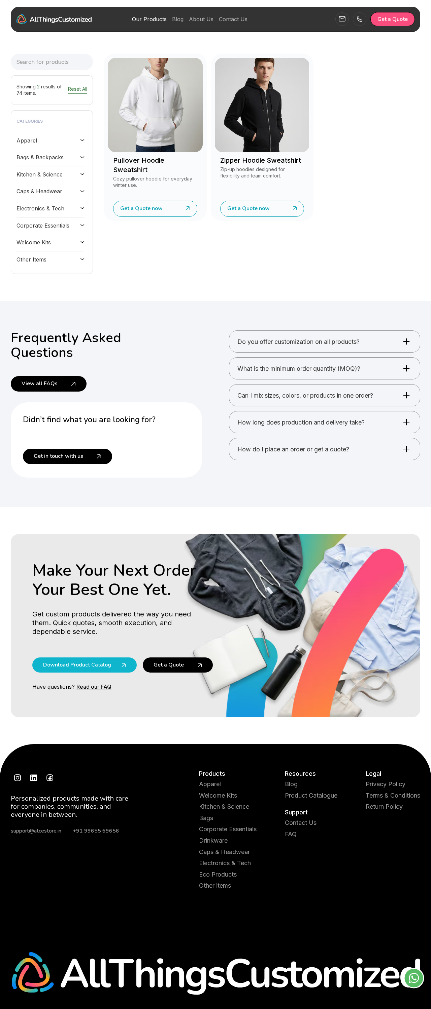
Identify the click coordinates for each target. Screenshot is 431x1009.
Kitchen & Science (224, 806)
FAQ (291, 834)
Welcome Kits (218, 795)
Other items (215, 885)
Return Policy (384, 806)
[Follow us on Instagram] (17, 777)
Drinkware (213, 840)
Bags (206, 817)
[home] (54, 19)
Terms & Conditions (393, 795)
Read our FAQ (93, 686)
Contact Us (301, 822)
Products (212, 773)
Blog (291, 784)
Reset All (77, 89)
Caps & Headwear (224, 851)
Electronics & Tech (225, 862)
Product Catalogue (311, 795)
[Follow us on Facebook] (50, 777)
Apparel (210, 784)
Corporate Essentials (228, 829)
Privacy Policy (385, 784)
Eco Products (218, 874)
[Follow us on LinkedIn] (33, 777)
